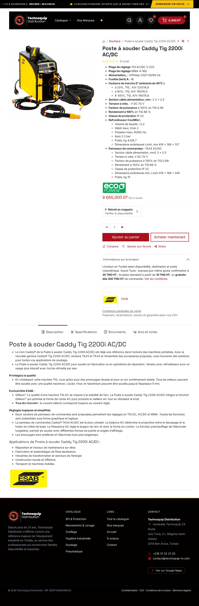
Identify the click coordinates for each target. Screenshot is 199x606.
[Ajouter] (122, 227)
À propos (113, 538)
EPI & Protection (76, 519)
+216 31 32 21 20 (164, 553)
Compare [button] (113, 246)
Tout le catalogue (118, 519)
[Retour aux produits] (183, 41)
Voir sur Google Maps (169, 570)
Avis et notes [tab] (147, 332)
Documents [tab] (117, 332)
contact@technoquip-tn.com (171, 558)
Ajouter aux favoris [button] (138, 246)
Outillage (71, 531)
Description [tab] (54, 332)
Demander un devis (170, 4)
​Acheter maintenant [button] (169, 237)
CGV (141, 590)
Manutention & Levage (80, 525)
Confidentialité (129, 590)
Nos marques (115, 525)
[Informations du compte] (140, 20)
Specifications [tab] (85, 332)
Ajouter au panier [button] (126, 237)
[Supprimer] (106, 227)
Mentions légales (182, 590)
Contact (112, 544)
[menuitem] (63, 20)
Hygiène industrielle (78, 538)
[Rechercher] (129, 20)
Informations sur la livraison (120, 259)
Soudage (71, 544)
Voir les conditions (155, 278)
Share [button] (162, 246)
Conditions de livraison (158, 590)
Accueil (111, 531)
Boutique (114, 41)
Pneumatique (74, 551)
